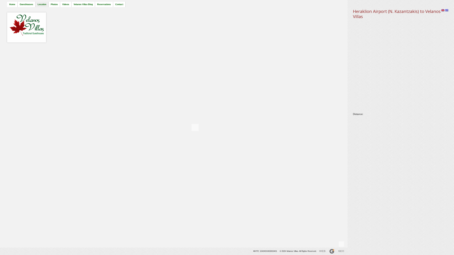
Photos (54, 4)
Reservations (104, 4)
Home (12, 4)
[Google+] (10, 250)
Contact (119, 4)
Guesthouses (26, 4)
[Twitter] (2, 250)
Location (42, 4)
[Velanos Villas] (26, 25)
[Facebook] (6, 250)
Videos (65, 4)
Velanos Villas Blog (83, 4)
